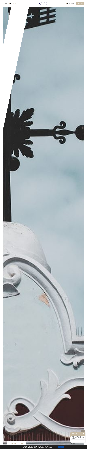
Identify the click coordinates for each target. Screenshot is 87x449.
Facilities (19, 14)
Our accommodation (17, 10)
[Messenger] (82, 433)
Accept (61, 447)
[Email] (84, 433)
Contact (17, 26)
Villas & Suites (18, 12)
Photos (19, 19)
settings (53, 447)
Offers (18, 23)
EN (13, 3)
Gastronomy (17, 17)
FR (17, 3)
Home (21, 7)
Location (17, 21)
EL (15, 3)
